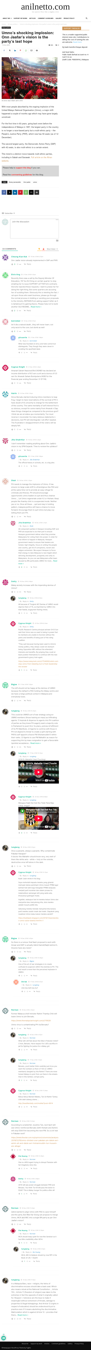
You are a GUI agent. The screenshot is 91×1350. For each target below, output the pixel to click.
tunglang (33, 756)
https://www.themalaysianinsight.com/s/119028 (31, 1020)
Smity (32, 601)
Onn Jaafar (27, 182)
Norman (32, 1038)
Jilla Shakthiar (35, 460)
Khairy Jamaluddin (15, 182)
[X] (9, 50)
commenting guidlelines (21, 174)
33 (58, 45)
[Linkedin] (15, 50)
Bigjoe (32, 961)
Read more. (77, 42)
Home (4, 24)
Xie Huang (36, 1252)
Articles (32, 18)
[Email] (31, 50)
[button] (86, 18)
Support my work (20, 18)
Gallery (58, 18)
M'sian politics (13, 24)
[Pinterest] (20, 50)
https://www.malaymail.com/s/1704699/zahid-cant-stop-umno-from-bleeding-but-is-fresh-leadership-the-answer (38, 664)
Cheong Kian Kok (19, 257)
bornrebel (15, 321)
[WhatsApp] (25, 50)
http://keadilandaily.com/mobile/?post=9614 (35, 1103)
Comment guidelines (45, 18)
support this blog (23, 167)
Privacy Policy (69, 18)
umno (35, 182)
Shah (31, 526)
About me (6, 18)
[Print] (36, 50)
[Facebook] (4, 50)
